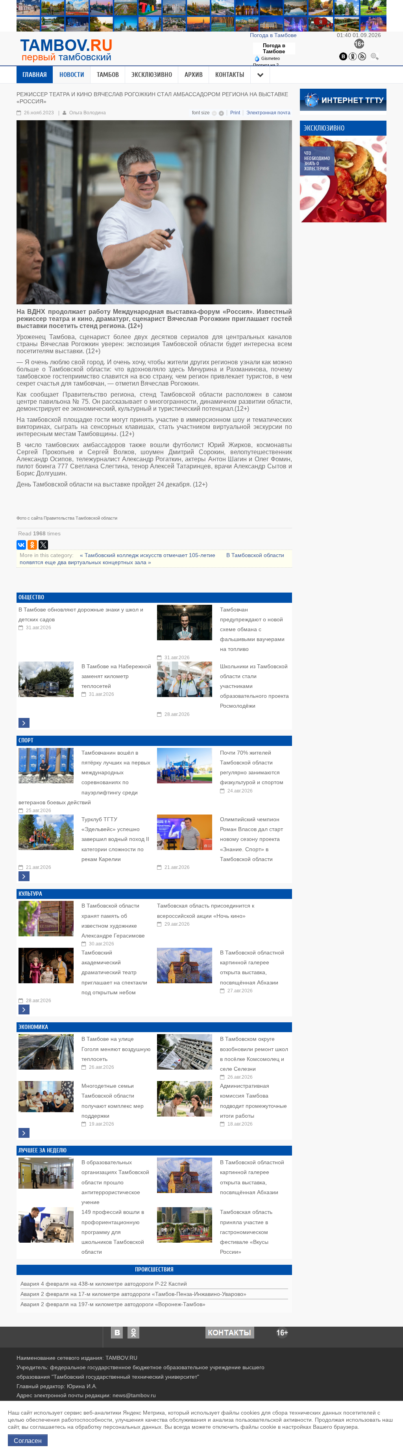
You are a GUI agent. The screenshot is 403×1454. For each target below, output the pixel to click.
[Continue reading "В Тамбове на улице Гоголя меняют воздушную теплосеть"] (46, 1050)
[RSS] (362, 56)
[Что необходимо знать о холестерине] (343, 179)
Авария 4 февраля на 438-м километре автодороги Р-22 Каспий (103, 1284)
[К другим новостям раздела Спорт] (24, 876)
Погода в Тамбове (274, 35)
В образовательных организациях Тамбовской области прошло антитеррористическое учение (115, 1182)
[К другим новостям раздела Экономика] (24, 1133)
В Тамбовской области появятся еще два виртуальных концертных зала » (152, 558)
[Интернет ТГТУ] (343, 99)
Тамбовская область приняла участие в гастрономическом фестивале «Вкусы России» (246, 1232)
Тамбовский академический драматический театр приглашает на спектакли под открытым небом (114, 972)
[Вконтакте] (343, 56)
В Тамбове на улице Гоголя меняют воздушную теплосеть (116, 1049)
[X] (43, 545)
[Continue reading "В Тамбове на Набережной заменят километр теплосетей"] (46, 677)
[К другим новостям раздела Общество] (24, 723)
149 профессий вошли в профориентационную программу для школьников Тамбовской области (112, 1232)
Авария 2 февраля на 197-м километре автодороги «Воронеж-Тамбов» (112, 1304)
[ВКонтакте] (21, 545)
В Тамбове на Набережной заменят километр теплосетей (116, 676)
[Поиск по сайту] (375, 56)
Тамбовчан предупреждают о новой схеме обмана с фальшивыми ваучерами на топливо (252, 629)
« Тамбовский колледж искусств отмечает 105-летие (148, 555)
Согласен (28, 1440)
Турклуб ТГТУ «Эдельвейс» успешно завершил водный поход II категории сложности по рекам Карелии (115, 839)
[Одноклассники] (353, 56)
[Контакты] (229, 1332)
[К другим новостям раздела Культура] (24, 1009)
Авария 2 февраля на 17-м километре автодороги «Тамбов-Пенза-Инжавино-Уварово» (133, 1294)
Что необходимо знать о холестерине (317, 161)
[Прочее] (260, 75)
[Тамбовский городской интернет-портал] (66, 50)
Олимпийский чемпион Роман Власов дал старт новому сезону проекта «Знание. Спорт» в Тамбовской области (251, 839)
